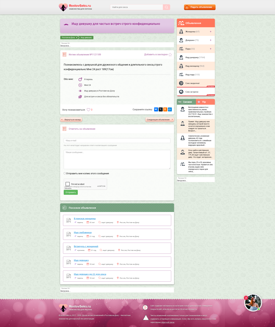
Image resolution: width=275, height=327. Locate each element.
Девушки (190, 40)
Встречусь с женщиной (86, 246)
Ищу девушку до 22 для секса (90, 273)
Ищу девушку (192, 57)
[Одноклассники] (165, 109)
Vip (204, 101)
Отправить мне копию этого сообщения (87, 173)
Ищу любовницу (83, 232)
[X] (161, 109)
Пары (188, 48)
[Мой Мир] (170, 109)
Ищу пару (190, 74)
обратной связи (167, 322)
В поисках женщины (85, 218)
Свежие (187, 101)
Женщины (190, 31)
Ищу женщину (192, 66)
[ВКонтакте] (156, 109)
